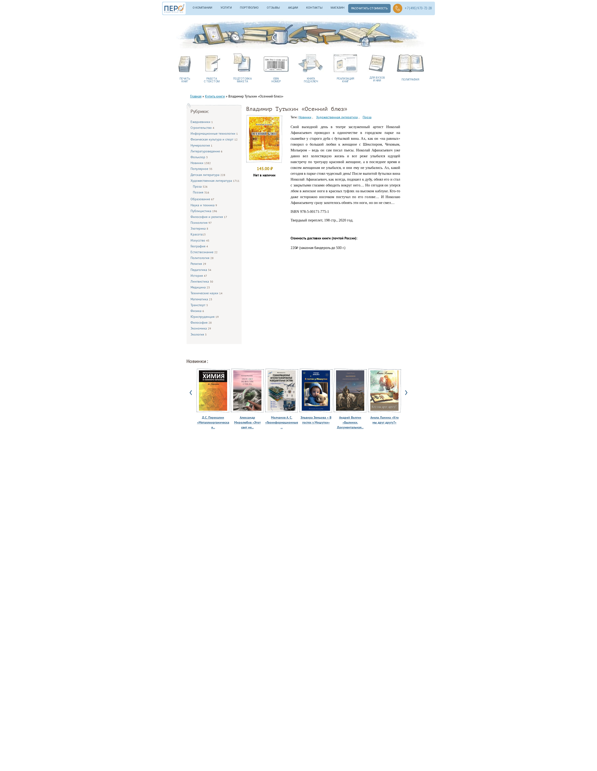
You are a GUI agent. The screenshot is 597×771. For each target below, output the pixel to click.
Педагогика (201, 270)
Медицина (200, 287)
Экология (199, 334)
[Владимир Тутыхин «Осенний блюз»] (264, 159)
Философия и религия (209, 217)
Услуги (226, 7)
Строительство (202, 128)
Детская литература (208, 175)
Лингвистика (202, 281)
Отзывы (273, 7)
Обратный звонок (397, 8)
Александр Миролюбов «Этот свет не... (247, 422)
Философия (201, 322)
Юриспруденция (205, 317)
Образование (202, 199)
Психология (201, 223)
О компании (202, 7)
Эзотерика (199, 228)
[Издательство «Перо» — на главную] (176, 8)
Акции (293, 7)
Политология (202, 258)
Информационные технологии (214, 133)
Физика (197, 311)
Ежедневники (202, 122)
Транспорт (199, 305)
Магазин (337, 7)
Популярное (201, 169)
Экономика (201, 328)
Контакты (314, 7)
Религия (198, 264)
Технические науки (206, 293)
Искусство (200, 240)
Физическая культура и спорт (214, 139)
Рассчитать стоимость (369, 8)
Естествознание (204, 252)
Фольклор (199, 157)
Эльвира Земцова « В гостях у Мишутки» (316, 419)
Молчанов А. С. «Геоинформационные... (281, 422)
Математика (201, 299)
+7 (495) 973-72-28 (418, 8)
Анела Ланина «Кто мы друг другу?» (384, 419)
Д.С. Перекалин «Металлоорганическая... (213, 422)
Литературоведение (206, 151)
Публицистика (204, 211)
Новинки (201, 163)
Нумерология (201, 145)
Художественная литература (215, 181)
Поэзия (201, 192)
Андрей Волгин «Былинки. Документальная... (350, 422)
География (199, 246)
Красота (198, 234)
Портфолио (249, 7)
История (199, 275)
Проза (200, 186)
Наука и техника (204, 205)
